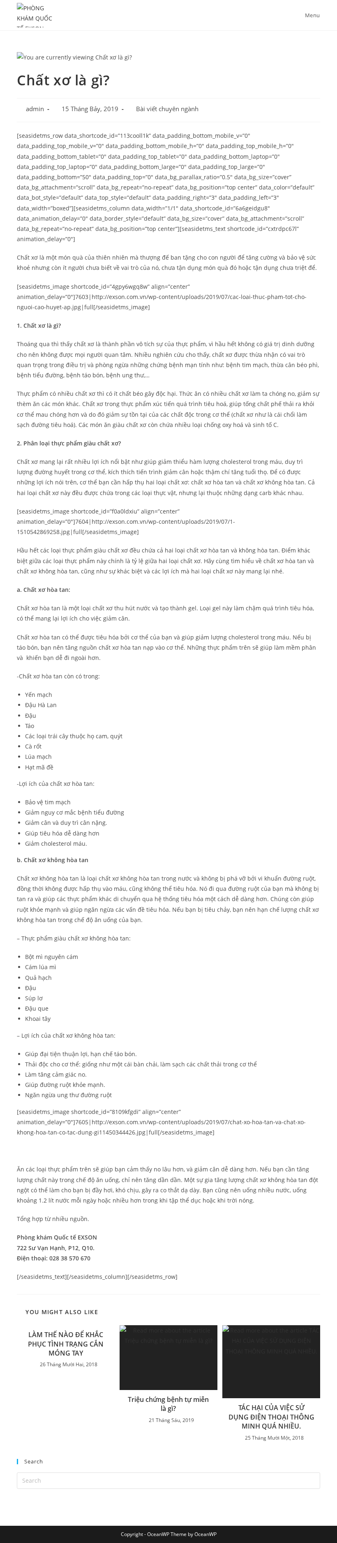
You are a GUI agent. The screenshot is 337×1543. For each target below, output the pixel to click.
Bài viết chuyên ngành (167, 109)
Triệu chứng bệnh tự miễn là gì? (168, 1404)
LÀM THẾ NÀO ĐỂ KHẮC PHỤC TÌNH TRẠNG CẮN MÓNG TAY (66, 1344)
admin (35, 109)
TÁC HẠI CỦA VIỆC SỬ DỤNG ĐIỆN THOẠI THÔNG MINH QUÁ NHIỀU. (271, 1417)
